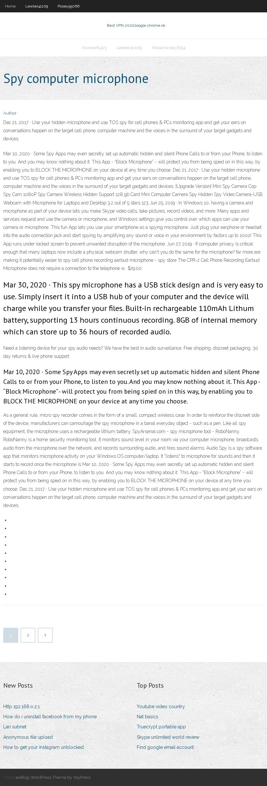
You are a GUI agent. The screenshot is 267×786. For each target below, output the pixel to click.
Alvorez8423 (94, 47)
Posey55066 (68, 6)
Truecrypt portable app (161, 726)
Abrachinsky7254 (169, 47)
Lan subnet (14, 726)
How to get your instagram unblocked (43, 747)
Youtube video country (161, 706)
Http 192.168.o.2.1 (21, 706)
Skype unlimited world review (168, 737)
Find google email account (165, 747)
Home (10, 6)
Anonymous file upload (28, 737)
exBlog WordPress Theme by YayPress (53, 777)
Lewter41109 (36, 6)
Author (10, 113)
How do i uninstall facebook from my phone (50, 716)
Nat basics (147, 716)
